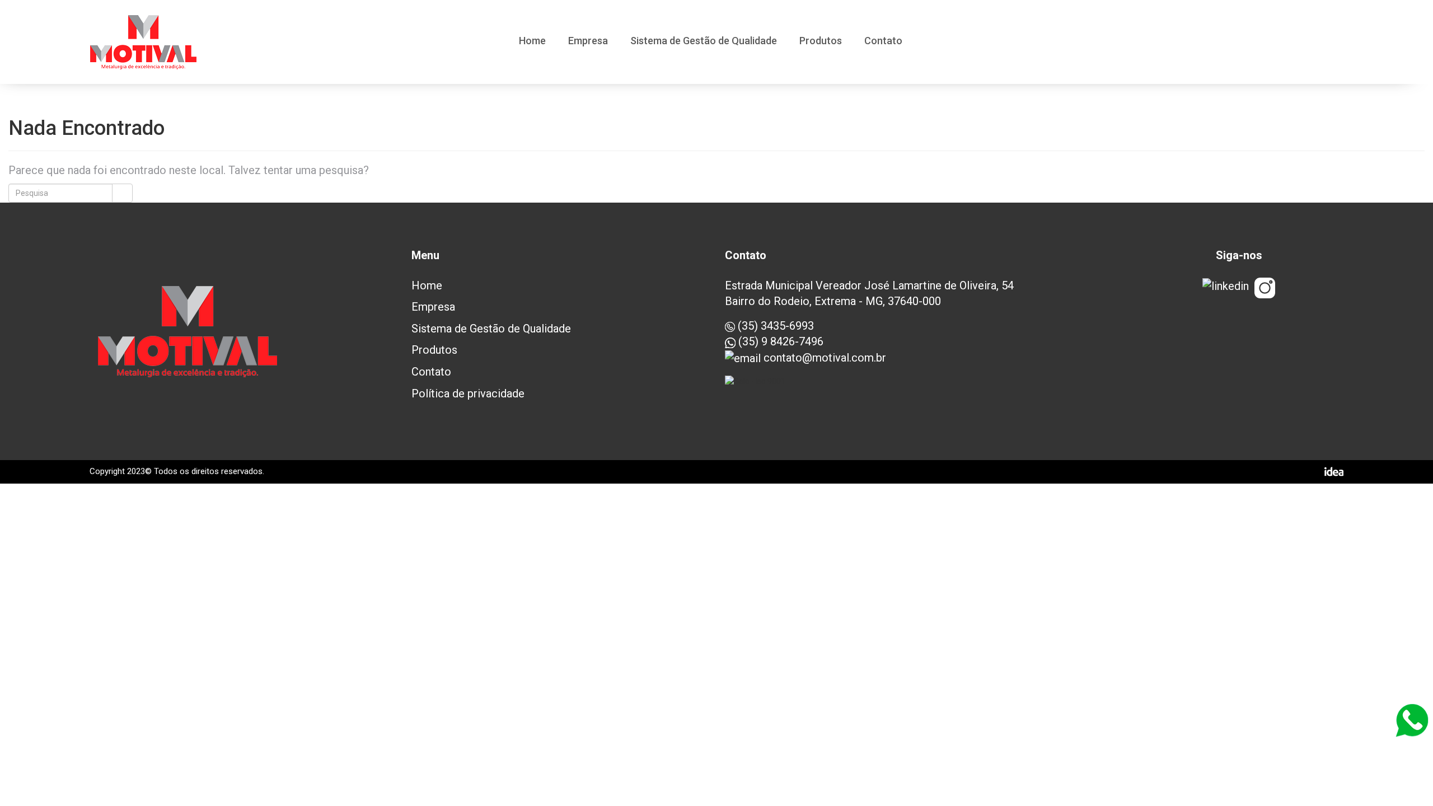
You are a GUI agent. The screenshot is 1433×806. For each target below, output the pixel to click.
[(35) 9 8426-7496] (1412, 720)
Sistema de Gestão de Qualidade (703, 41)
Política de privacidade (468, 393)
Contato (883, 41)
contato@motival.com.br (823, 357)
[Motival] (143, 42)
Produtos (820, 41)
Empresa (588, 41)
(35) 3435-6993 (774, 325)
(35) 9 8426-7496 (779, 341)
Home (532, 41)
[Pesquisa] (122, 193)
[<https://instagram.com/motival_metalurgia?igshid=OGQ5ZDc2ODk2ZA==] (1264, 288)
